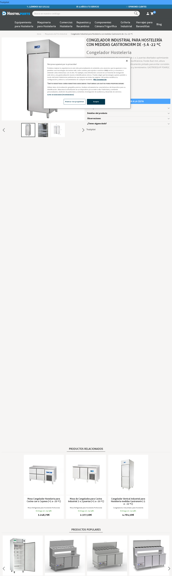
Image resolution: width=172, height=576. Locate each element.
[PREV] (4, 130)
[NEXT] (83, 130)
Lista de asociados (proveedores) (60, 95)
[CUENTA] (147, 13)
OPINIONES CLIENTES (137, 7)
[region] (87, 83)
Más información (100, 79)
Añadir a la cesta (134, 101)
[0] (152, 13)
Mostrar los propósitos (74, 102)
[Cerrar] (127, 61)
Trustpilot (4, 2)
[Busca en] (136, 13)
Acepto (96, 102)
